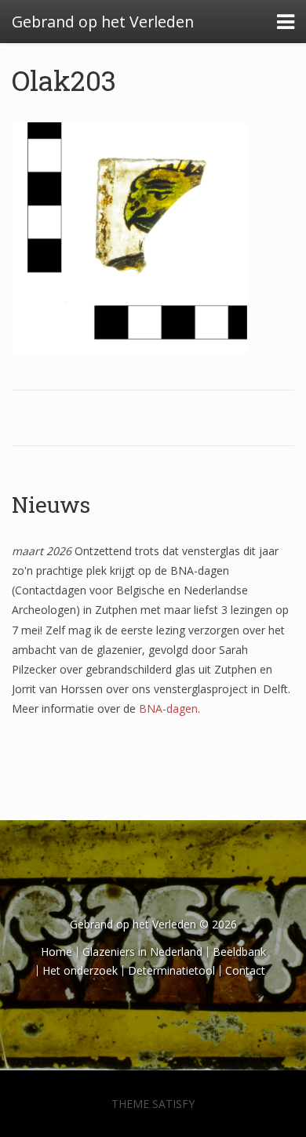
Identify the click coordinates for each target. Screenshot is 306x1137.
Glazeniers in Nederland (142, 951)
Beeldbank (239, 951)
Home (56, 951)
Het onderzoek (80, 970)
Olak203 (64, 80)
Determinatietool (171, 970)
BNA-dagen (168, 708)
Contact (245, 970)
